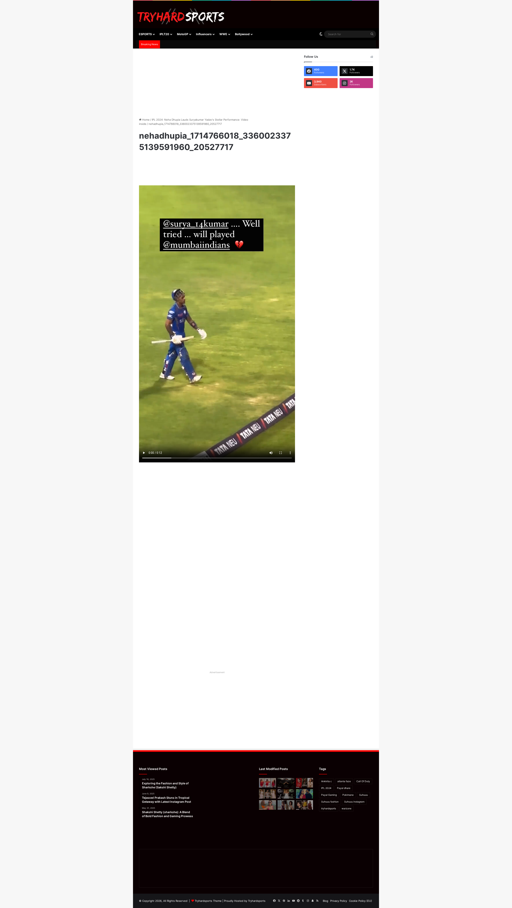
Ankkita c (326, 781)
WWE (223, 34)
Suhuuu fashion (330, 801)
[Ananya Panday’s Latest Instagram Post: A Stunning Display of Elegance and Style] (304, 805)
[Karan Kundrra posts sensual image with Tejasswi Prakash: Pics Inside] (304, 794)
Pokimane (348, 794)
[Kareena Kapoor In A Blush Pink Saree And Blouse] (267, 794)
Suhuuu (363, 794)
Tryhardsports (256, 900)
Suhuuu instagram (354, 801)
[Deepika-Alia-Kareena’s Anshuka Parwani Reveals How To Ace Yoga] (304, 783)
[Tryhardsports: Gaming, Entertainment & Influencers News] (181, 16)
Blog (325, 900)
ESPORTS (145, 34)
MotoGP (182, 34)
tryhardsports (328, 808)
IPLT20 (164, 34)
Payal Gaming (329, 794)
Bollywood (242, 34)
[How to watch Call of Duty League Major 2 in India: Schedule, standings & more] (286, 783)
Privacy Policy (338, 900)
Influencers (204, 34)
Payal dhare (343, 788)
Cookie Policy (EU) (360, 900)
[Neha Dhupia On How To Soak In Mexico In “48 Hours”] (267, 805)
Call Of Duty (363, 781)
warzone (346, 808)
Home (145, 119)
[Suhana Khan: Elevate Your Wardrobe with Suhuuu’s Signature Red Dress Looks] (267, 783)
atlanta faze (344, 781)
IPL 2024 (326, 788)
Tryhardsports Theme (208, 900)
